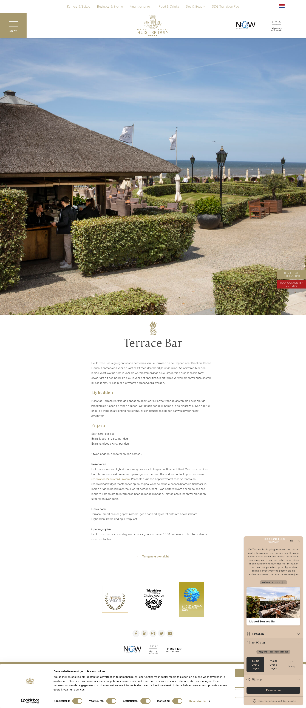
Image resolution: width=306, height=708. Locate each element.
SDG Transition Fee (225, 6)
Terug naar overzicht (155, 556)
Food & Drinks (169, 6)
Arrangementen (141, 6)
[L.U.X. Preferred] (153, 650)
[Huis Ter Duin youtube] (170, 633)
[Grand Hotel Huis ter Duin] (153, 26)
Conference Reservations (292, 274)
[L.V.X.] (276, 26)
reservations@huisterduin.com (110, 479)
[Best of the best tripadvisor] (115, 600)
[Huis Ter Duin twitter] (161, 633)
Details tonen (197, 701)
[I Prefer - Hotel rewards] (173, 650)
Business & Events (110, 6)
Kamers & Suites (78, 6)
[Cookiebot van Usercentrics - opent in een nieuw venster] (30, 701)
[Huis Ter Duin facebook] (136, 633)
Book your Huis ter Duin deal (291, 284)
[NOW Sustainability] (132, 650)
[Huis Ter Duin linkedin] (144, 633)
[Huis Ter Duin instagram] (153, 633)
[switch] (111, 701)
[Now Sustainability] (246, 25)
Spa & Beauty (195, 6)
